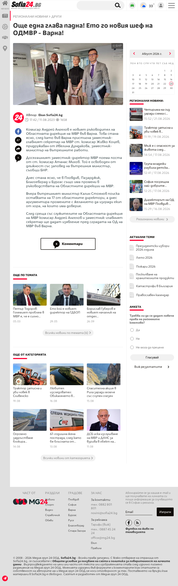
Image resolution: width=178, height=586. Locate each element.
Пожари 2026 (145, 266)
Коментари (69, 244)
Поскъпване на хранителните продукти (155, 276)
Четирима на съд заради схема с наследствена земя (158, 111)
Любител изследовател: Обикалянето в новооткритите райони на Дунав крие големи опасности (65, 392)
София (72, 504)
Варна (72, 509)
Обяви (49, 520)
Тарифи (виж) (100, 524)
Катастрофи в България (154, 286)
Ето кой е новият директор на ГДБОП (65, 311)
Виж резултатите (148, 366)
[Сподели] (18, 149)
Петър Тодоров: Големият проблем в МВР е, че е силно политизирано (28, 313)
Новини (50, 499)
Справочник (52, 515)
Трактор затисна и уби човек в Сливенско (27, 392)
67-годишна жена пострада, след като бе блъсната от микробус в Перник (65, 438)
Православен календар (152, 295)
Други (56, 16)
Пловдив (73, 499)
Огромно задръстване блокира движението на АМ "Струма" (27, 438)
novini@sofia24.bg (104, 513)
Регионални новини (30, 16)
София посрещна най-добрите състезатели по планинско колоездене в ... (156, 184)
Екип (94, 542)
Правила (96, 548)
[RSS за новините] (137, 522)
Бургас (72, 515)
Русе (71, 520)
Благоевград (76, 525)
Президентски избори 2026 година (152, 247)
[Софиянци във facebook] (128, 522)
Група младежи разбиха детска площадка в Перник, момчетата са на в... (158, 166)
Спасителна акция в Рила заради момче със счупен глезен (101, 392)
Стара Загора (77, 530)
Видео (49, 509)
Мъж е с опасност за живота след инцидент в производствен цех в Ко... (159, 147)
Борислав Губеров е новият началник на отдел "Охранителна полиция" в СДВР (101, 313)
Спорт (49, 504)
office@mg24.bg (103, 538)
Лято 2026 (144, 258)
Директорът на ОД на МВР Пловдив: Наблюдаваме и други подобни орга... (159, 202)
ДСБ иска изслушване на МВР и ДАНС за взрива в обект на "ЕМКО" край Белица (102, 438)
